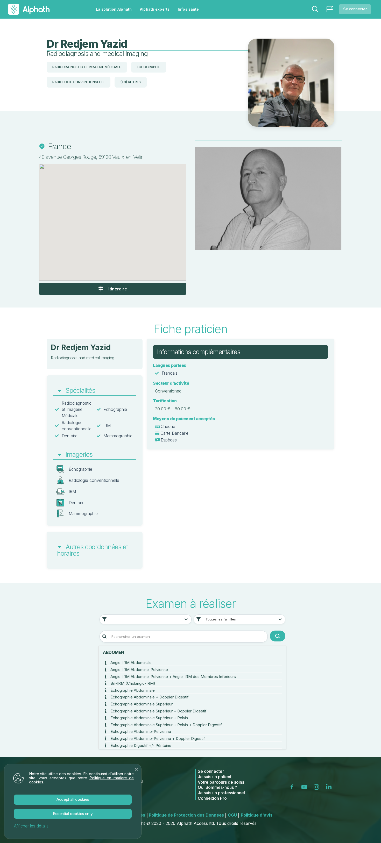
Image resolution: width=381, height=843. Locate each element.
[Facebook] (293, 786)
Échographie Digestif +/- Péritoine (140, 745)
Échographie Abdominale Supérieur (141, 704)
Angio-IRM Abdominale (130, 662)
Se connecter (355, 8)
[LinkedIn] (330, 786)
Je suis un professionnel (221, 793)
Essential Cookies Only (73, 813)
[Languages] (329, 9)
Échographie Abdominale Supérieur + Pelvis (148, 717)
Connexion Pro (212, 798)
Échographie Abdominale (132, 690)
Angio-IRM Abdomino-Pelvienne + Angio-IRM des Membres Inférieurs (172, 676)
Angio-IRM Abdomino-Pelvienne (138, 669)
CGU (233, 815)
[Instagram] (317, 786)
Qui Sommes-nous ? (217, 787)
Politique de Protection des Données (188, 815)
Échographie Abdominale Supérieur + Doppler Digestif (158, 711)
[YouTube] (305, 786)
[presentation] (209, 199)
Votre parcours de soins (221, 782)
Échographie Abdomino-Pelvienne (140, 731)
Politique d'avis (256, 815)
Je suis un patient (214, 777)
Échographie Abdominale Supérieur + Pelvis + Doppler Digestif (165, 724)
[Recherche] (315, 9)
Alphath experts (155, 9)
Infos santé (188, 9)
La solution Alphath (114, 9)
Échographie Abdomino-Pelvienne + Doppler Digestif (157, 738)
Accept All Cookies (73, 799)
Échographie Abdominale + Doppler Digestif (149, 697)
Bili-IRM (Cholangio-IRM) (132, 683)
